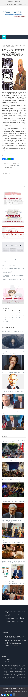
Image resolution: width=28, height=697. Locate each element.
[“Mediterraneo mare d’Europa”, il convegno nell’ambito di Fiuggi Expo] (13, 530)
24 (23, 317)
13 (9, 316)
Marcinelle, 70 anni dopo (10, 620)
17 (23, 316)
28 (12, 319)
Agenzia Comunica (6, 45)
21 (12, 317)
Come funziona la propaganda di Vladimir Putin (13, 268)
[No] (26, 692)
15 (16, 316)
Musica (16, 45)
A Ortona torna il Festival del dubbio (10, 460)
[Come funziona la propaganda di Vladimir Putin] (13, 381)
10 (23, 314)
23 (19, 317)
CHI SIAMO (10, 1)
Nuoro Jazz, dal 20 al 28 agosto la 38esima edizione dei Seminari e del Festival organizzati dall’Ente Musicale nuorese (12, 480)
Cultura (12, 45)
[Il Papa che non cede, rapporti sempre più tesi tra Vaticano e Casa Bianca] (13, 401)
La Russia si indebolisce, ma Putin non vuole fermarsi (12, 332)
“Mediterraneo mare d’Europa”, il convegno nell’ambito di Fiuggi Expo (12, 521)
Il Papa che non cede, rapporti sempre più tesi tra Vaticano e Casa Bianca (13, 392)
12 (5, 316)
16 (19, 316)
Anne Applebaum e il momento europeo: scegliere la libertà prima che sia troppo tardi (14, 352)
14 (12, 316)
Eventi (8, 167)
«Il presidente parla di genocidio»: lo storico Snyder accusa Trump (13, 412)
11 (2, 316)
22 (16, 317)
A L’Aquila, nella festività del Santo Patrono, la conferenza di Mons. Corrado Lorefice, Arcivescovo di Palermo (14, 582)
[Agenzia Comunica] (14, 13)
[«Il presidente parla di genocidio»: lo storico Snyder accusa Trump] (13, 422)
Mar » (6, 321)
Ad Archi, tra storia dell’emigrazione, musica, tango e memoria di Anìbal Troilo (14, 440)
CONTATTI (17, 1)
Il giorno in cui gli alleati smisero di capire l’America (13, 279)
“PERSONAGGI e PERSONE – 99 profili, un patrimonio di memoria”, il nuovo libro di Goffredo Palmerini (13, 500)
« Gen (3, 321)
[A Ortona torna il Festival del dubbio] (13, 469)
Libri (14, 167)
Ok (14, 694)
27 (9, 319)
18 (2, 317)
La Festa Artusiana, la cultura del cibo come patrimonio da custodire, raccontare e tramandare (13, 541)
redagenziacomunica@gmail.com (11, 677)
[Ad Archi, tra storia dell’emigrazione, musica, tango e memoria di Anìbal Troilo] (13, 450)
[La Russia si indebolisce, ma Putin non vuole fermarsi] (13, 341)
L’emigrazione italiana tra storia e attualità (14, 621)
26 (5, 319)
